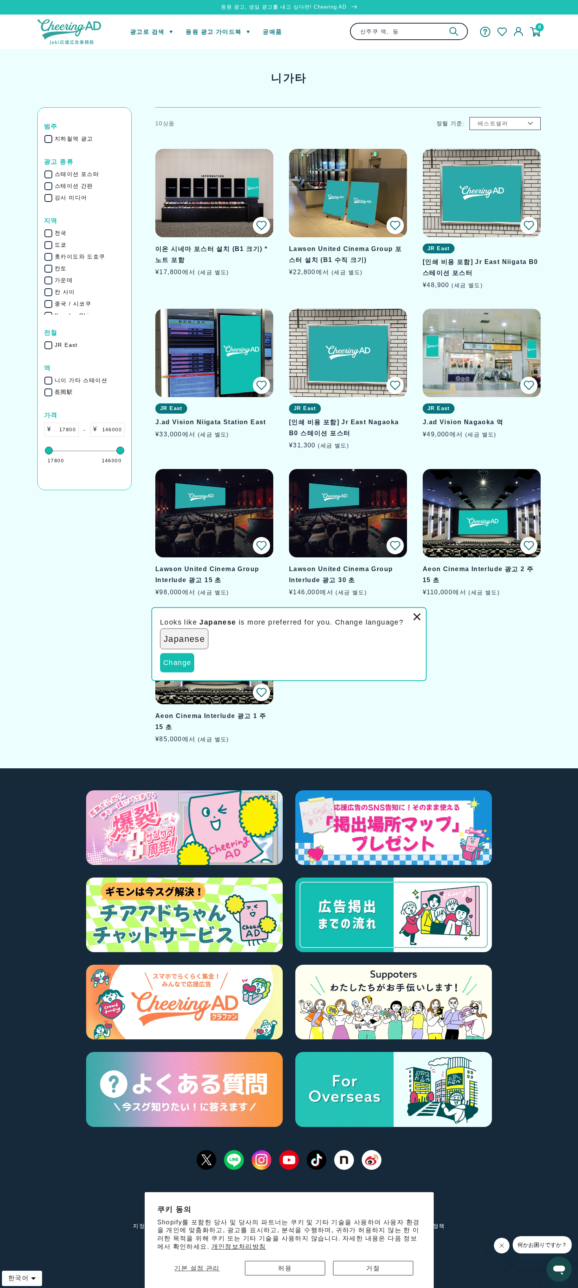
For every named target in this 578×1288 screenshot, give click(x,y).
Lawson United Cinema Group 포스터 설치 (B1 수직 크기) (345, 254)
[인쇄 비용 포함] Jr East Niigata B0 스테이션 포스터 (480, 267)
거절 (373, 1268)
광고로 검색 (147, 31)
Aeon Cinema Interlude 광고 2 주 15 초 (478, 574)
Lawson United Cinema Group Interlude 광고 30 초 (341, 574)
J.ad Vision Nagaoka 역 (463, 422)
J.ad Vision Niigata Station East (210, 422)
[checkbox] (90, 139)
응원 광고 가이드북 (213, 31)
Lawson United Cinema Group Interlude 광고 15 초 (207, 574)
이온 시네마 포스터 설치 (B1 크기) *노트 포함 (211, 254)
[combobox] (409, 31)
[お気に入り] (502, 31)
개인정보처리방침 (239, 1246)
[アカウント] (518, 32)
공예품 (272, 31)
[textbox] (64, 429)
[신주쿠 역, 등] (453, 31)
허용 (285, 1268)
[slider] (49, 450)
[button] (261, 225)
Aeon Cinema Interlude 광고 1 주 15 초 (210, 721)
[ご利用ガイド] (485, 32)
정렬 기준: (450, 123)
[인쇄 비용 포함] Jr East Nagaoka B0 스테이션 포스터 (344, 427)
